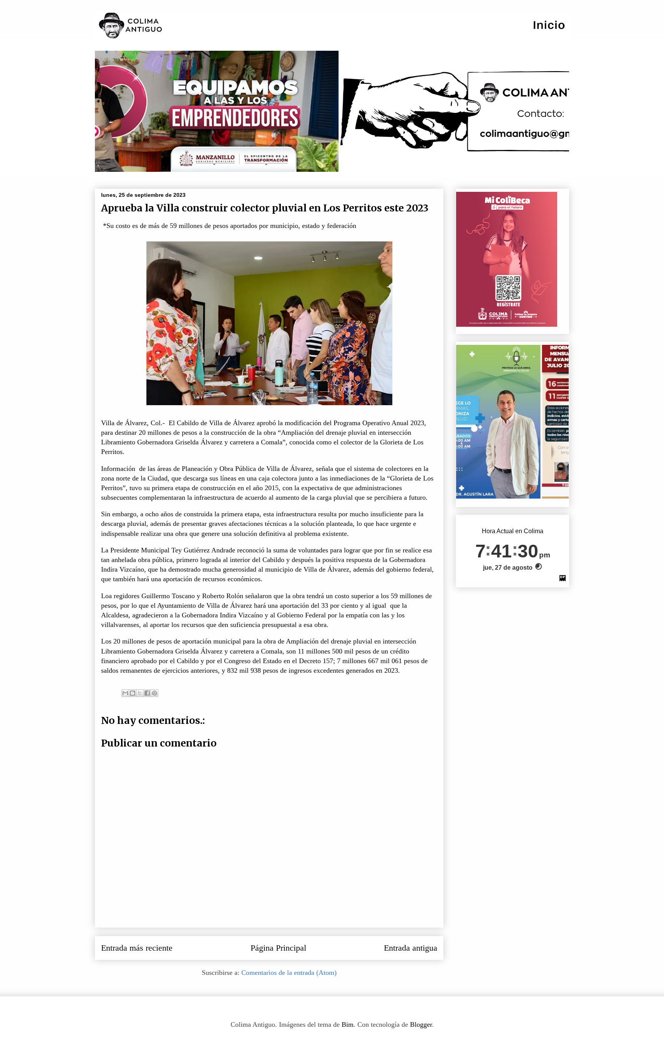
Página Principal (278, 948)
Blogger (421, 1024)
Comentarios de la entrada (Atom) (289, 972)
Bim (348, 1024)
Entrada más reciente (137, 948)
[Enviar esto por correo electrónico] (125, 693)
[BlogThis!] (132, 693)
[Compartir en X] (140, 693)
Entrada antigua (410, 948)
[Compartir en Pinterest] (154, 693)
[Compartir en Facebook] (147, 693)
